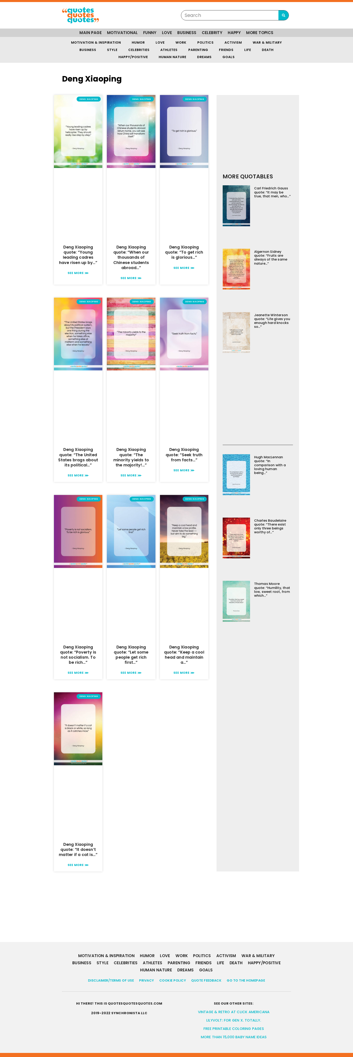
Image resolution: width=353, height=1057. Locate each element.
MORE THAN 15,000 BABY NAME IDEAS (234, 1037)
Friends (226, 49)
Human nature (172, 57)
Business (186, 32)
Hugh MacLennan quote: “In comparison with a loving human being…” (270, 465)
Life (247, 49)
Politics (205, 42)
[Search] (283, 15)
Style (112, 49)
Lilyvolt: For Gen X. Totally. (233, 1020)
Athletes (169, 49)
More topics (259, 32)
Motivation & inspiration (96, 42)
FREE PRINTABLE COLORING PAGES (233, 1028)
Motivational (122, 32)
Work (181, 42)
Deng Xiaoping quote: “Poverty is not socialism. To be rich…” (78, 654)
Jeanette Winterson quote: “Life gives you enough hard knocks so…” (272, 321)
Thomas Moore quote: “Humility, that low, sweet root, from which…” (272, 589)
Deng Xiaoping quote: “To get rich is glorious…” (184, 252)
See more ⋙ (78, 273)
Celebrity (212, 32)
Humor (138, 42)
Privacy (146, 980)
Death (268, 49)
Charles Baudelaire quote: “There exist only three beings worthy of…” (270, 526)
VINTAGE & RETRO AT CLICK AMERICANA (234, 1012)
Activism (233, 42)
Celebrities (139, 49)
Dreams (204, 57)
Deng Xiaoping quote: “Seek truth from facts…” (184, 455)
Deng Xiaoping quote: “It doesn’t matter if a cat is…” (78, 849)
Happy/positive (133, 57)
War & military (267, 42)
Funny (150, 32)
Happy (234, 32)
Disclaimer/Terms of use (111, 980)
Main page (90, 32)
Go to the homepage (246, 980)
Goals (228, 57)
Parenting (198, 49)
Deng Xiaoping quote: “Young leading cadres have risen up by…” (78, 254)
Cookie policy (172, 980)
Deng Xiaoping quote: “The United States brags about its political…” (78, 457)
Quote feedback (206, 980)
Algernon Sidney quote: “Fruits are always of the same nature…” (270, 257)
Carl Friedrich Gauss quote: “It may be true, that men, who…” (272, 192)
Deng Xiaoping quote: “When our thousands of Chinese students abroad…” (131, 257)
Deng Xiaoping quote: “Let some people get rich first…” (131, 654)
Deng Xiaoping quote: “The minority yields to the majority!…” (131, 457)
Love (167, 32)
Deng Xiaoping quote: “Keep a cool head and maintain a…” (184, 654)
